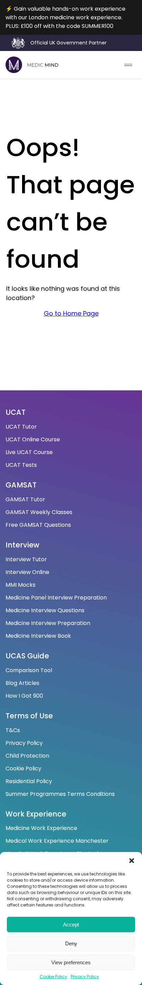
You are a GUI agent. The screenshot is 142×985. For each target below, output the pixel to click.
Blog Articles (22, 683)
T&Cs (13, 730)
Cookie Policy (53, 976)
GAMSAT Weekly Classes (39, 512)
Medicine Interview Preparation (48, 623)
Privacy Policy (85, 976)
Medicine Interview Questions (45, 610)
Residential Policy (29, 781)
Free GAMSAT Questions (38, 525)
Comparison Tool (29, 670)
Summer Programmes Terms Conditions (60, 794)
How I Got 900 (24, 696)
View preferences (71, 962)
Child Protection (27, 756)
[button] (131, 860)
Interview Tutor (26, 559)
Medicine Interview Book (38, 636)
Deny (71, 943)
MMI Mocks (21, 585)
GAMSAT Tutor (25, 499)
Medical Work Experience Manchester (57, 841)
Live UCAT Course (29, 452)
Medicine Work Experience (41, 828)
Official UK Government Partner (68, 42)
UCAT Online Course (33, 439)
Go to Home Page (71, 313)
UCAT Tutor (21, 427)
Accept (71, 924)
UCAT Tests (21, 465)
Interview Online (27, 572)
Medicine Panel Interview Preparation (56, 598)
